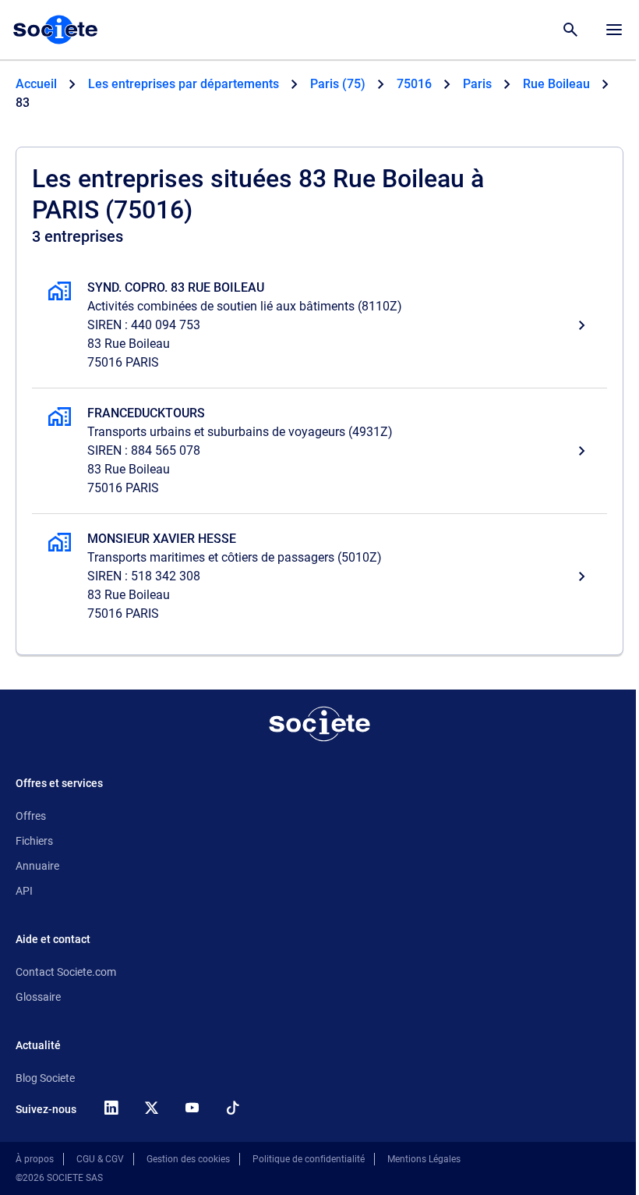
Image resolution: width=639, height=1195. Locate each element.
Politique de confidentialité (308, 1159)
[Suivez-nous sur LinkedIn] (110, 1107)
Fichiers (34, 841)
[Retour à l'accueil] (319, 724)
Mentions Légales (424, 1159)
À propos (35, 1159)
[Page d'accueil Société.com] (55, 29)
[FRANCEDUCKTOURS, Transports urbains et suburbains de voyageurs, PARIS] (319, 450)
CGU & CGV (100, 1159)
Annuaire (37, 866)
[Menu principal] (614, 29)
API (24, 891)
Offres (31, 816)
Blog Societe (45, 1078)
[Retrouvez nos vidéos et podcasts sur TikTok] (232, 1107)
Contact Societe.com (66, 972)
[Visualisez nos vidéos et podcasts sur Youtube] (191, 1107)
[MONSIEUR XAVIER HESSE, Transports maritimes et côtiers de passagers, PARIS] (319, 576)
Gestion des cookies (188, 1159)
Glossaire (38, 997)
